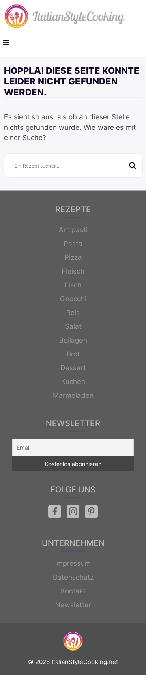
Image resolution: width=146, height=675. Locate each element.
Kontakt (73, 591)
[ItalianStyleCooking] (65, 16)
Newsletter (73, 605)
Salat (73, 326)
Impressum (73, 563)
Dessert (73, 368)
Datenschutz (73, 577)
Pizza (73, 257)
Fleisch (73, 271)
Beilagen (73, 340)
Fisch (73, 285)
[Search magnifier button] (132, 165)
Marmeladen (73, 395)
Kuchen (73, 381)
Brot (73, 354)
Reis (73, 312)
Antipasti (73, 230)
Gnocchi (73, 299)
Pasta (73, 243)
